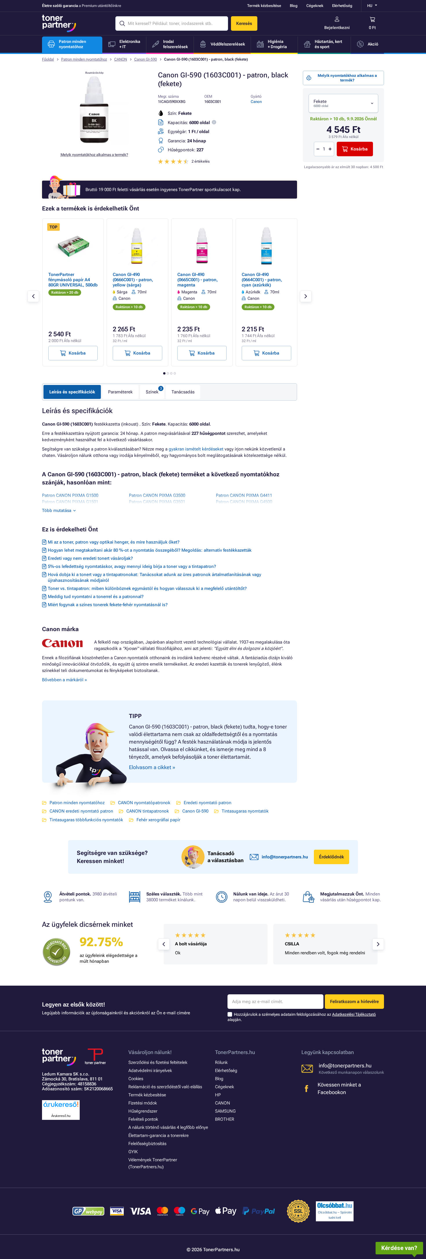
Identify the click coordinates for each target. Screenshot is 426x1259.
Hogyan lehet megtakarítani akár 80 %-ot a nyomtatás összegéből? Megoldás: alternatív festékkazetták (150, 550)
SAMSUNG (225, 1111)
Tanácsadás (183, 392)
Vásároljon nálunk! (150, 1052)
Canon (256, 101)
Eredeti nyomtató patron (207, 802)
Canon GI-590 (145, 59)
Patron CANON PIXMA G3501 (157, 501)
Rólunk (221, 1062)
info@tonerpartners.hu (285, 857)
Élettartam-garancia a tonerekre (158, 1135)
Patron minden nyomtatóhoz (84, 59)
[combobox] (343, 103)
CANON (120, 59)
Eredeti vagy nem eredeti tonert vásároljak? (90, 558)
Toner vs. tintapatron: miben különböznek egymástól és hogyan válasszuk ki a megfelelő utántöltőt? (147, 588)
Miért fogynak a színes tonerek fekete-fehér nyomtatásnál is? (108, 604)
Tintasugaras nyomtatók (245, 811)
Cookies (135, 1078)
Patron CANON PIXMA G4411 (244, 495)
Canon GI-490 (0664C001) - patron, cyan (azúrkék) (262, 280)
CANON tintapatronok (147, 811)
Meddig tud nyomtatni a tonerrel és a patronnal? (95, 596)
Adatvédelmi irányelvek (150, 1070)
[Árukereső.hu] (60, 1107)
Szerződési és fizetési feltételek (157, 1062)
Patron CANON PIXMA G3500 (157, 495)
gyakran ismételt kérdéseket (196, 449)
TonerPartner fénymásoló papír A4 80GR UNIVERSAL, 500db (73, 280)
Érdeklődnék (331, 857)
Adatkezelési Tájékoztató (354, 1014)
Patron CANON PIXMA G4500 (244, 501)
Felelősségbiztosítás (147, 1143)
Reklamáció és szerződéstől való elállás (165, 1086)
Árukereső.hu (60, 1116)
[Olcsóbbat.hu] (334, 1205)
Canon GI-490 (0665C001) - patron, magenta (197, 280)
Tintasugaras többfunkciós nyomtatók (86, 819)
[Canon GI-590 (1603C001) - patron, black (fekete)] (94, 143)
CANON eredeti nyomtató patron (81, 811)
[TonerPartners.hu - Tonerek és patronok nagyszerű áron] (59, 23)
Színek (152, 392)
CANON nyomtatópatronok (144, 802)
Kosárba (359, 149)
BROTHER (224, 1119)
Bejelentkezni (337, 27)
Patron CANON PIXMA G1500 (70, 495)
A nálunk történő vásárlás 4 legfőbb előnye (168, 1127)
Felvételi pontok (143, 1119)
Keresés (244, 23)
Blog (294, 5)
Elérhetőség (342, 5)
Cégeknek (314, 5)
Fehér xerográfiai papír (158, 819)
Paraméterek (120, 392)
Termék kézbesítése (264, 5)
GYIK (133, 1151)
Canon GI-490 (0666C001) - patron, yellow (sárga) (133, 280)
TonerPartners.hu (235, 1052)
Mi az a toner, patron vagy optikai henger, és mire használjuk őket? (113, 542)
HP (218, 1095)
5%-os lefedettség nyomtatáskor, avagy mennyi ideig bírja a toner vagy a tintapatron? (132, 566)
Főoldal (48, 59)
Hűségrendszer (142, 1111)
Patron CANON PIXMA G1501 (70, 501)
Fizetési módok (142, 1103)
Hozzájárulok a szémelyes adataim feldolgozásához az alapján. (301, 1017)
